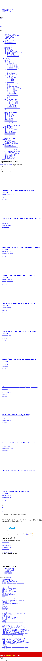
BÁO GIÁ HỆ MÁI (8, 150)
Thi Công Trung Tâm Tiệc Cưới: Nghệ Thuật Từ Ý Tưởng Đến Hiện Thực (14, 629)
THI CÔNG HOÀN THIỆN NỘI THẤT (11, 129)
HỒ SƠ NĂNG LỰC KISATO (10, 37)
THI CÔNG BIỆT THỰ (8, 117)
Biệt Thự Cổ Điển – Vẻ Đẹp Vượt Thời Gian (9, 581)
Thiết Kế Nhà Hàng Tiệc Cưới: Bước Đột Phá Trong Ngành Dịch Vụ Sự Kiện (15, 633)
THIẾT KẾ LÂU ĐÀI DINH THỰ (10, 43)
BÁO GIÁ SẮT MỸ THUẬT (9, 152)
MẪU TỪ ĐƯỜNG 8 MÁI (13, 103)
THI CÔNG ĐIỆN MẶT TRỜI (10, 136)
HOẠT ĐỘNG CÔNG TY (9, 39)
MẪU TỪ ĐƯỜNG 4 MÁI (13, 102)
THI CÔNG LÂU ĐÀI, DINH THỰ (11, 112)
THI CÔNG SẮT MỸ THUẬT (10, 133)
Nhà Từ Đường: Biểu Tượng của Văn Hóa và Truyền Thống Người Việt (14, 612)
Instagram (2, 26)
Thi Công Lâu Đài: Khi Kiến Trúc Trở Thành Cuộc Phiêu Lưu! (12, 622)
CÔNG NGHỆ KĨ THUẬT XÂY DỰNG (9, 591)
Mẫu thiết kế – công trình (6, 11)
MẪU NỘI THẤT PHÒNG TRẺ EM (13, 87)
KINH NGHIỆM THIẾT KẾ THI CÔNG (11, 143)
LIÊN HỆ (4, 605)
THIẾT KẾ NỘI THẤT (8, 49)
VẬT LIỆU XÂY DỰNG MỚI (10, 141)
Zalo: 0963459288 (5, 543)
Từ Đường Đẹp (5, 646)
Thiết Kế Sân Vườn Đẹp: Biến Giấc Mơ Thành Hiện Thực (12, 637)
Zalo (1, 18)
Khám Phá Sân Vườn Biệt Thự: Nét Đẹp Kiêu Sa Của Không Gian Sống (14, 600)
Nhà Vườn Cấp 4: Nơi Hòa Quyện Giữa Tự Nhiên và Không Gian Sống (14, 613)
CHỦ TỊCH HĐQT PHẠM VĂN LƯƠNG (9, 588)
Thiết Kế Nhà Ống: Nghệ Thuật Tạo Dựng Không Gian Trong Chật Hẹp (14, 635)
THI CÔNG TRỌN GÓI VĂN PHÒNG (13, 123)
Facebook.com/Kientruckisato (7, 547)
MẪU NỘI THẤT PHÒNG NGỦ (12, 86)
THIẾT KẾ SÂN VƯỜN (9, 50)
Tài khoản (4, 620)
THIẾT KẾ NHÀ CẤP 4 (9, 45)
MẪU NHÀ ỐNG (8, 75)
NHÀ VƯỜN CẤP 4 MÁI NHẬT (12, 66)
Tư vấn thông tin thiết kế (6, 648)
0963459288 (7, 542)
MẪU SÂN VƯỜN (8, 98)
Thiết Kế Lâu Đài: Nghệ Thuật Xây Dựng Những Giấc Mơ (12, 632)
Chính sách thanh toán (8, 572)
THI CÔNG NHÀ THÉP (9, 114)
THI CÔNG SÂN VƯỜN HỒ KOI (10, 130)
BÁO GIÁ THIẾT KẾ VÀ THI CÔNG (9, 580)
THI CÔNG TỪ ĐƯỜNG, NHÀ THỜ (11, 121)
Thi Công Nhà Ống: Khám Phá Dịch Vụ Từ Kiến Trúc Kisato (12, 624)
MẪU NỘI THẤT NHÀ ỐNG (12, 94)
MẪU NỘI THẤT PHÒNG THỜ (12, 89)
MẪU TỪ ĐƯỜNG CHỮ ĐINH (12, 106)
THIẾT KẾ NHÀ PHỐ (8, 48)
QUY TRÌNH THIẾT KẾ (9, 42)
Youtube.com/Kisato (5, 549)
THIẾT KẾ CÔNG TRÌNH (9, 53)
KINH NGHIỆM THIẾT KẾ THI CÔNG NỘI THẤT (11, 603)
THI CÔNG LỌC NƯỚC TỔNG (10, 138)
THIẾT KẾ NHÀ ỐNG (8, 47)
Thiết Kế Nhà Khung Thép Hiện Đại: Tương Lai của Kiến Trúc (12, 634)
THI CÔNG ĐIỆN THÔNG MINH (10, 137)
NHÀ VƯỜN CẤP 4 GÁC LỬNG (12, 67)
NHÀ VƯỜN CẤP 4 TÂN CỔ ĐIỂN (13, 68)
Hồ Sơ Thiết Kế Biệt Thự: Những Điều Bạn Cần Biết (11, 598)
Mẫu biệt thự (4, 606)
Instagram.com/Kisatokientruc (7, 550)
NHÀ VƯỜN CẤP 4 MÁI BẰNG (12, 64)
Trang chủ (4, 645)
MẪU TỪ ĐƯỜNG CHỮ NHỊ (12, 107)
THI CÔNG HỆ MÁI (8, 131)
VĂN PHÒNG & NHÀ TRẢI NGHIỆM (11, 40)
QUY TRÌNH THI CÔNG (9, 111)
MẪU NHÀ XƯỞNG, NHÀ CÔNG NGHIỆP (12, 108)
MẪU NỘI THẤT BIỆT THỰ (12, 90)
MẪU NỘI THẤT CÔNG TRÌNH (12, 95)
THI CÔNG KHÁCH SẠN (9, 115)
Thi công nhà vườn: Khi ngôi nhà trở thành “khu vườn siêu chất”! (13, 626)
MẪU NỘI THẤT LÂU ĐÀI (11, 97)
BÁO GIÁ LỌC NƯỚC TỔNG (10, 158)
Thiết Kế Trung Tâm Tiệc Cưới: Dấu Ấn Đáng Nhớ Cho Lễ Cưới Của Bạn (14, 640)
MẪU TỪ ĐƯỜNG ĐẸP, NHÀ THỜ (11, 99)
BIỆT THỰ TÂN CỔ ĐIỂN (11, 71)
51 (2, 509)
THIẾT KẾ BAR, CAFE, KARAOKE (13, 56)
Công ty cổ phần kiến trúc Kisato (7, 9)
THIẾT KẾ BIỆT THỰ (8, 46)
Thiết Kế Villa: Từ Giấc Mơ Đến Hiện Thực (9, 643)
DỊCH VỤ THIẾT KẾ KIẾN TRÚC (8, 594)
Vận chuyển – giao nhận (8, 573)
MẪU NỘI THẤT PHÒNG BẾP (12, 85)
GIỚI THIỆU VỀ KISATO (9, 33)
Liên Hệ (3, 604)
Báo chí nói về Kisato (5, 10)
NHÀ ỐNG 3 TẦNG (10, 80)
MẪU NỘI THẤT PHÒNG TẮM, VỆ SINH (14, 88)
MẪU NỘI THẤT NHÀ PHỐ (12, 93)
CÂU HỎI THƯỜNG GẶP (9, 140)
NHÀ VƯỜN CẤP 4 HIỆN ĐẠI (12, 69)
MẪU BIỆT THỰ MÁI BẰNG (12, 74)
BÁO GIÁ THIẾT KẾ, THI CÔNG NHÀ (11, 147)
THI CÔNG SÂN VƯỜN (9, 120)
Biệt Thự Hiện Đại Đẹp (6, 582)
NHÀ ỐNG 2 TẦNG (10, 79)
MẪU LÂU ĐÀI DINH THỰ (9, 59)
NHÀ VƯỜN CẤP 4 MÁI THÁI (12, 65)
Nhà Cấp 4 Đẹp (5, 608)
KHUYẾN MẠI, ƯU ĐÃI (9, 145)
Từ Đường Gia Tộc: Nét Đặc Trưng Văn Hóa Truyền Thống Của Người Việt (15, 647)
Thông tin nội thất (5, 644)
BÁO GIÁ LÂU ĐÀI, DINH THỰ (10, 146)
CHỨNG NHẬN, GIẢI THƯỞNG (10, 34)
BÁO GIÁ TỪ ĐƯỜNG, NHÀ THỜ (11, 149)
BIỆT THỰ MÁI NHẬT (11, 73)
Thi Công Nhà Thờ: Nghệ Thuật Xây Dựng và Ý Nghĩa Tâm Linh (13, 625)
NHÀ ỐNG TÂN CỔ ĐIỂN (11, 77)
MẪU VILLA (7, 60)
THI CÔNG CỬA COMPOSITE (10, 134)
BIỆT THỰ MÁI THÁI (10, 72)
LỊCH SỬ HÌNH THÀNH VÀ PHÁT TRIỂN (12, 35)
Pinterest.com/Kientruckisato (7, 552)
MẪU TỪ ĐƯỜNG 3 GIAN (11, 100)
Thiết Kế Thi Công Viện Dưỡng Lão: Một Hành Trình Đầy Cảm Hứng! (14, 638)
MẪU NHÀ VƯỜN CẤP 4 (9, 63)
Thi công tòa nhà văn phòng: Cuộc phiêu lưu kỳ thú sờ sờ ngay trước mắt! (14, 627)
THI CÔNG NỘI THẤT (9, 119)
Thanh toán (4, 621)
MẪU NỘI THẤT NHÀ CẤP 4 (12, 92)
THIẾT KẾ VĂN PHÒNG (11, 54)
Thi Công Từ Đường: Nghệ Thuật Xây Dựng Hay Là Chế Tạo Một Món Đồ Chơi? (16, 630)
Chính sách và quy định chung (9, 570)
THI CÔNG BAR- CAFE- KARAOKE (13, 125)
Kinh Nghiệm (4, 602)
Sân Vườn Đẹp (4, 619)
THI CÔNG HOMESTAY (9, 126)
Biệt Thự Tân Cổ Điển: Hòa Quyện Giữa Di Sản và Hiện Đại (12, 585)
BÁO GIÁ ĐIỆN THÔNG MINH (10, 157)
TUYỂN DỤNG (7, 38)
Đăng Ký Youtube (5, 595)
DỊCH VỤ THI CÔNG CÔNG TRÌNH (9, 593)
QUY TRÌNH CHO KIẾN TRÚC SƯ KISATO (10, 617)
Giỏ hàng (3, 596)
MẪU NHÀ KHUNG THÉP (9, 62)
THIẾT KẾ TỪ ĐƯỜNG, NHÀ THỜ (11, 51)
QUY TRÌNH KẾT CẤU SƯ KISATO (8, 618)
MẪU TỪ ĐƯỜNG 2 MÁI (13, 101)
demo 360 (4, 592)
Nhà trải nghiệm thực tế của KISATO (8, 611)
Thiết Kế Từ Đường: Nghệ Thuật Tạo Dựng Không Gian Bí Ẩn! (13, 641)
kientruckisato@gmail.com (6, 545)
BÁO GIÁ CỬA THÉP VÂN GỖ (10, 154)
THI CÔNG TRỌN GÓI (6, 628)
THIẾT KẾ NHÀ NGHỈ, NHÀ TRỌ (13, 55)
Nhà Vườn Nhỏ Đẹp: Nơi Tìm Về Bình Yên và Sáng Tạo (11, 614)
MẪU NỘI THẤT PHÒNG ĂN (12, 84)
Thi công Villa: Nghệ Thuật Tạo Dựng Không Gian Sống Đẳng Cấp (13, 631)
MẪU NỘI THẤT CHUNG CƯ (12, 91)
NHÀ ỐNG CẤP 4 (10, 78)
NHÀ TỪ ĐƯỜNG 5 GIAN (11, 104)
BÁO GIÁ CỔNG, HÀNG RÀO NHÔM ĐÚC (12, 151)
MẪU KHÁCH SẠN (8, 61)
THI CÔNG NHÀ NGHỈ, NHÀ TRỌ (13, 124)
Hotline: (3, 542)
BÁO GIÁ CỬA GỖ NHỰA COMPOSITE (12, 153)
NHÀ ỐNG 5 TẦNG (10, 82)
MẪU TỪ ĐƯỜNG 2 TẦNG (11, 105)
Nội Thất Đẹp (4, 615)
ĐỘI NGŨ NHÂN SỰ (8, 36)
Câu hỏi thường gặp (8, 575)
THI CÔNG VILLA (8, 113)
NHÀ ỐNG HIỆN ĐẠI (10, 76)
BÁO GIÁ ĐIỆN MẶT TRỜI (9, 156)
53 (2, 511)
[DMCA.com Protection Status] (12, 528)
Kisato (1, 21)
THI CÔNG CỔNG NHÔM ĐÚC (10, 132)
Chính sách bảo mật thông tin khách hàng (9, 587)
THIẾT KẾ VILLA (8, 44)
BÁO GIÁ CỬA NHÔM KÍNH (10, 155)
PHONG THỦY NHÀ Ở (6, 616)
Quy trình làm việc (8, 571)
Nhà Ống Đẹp (4, 609)
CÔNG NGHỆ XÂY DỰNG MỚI (10, 142)
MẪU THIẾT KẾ (5, 607)
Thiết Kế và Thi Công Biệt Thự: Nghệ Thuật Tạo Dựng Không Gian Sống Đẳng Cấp (16, 642)
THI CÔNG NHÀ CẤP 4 (9, 116)
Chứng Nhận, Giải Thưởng (6, 590)
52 (2, 510)
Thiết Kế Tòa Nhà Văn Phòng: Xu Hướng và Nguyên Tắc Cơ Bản (13, 639)
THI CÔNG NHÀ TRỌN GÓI (10, 128)
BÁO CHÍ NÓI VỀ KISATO (9, 32)
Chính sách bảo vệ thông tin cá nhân (10, 569)
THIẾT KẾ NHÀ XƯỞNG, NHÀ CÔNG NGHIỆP (13, 52)
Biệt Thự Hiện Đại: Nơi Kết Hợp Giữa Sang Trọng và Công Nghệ (13, 583)
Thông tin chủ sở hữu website (9, 568)
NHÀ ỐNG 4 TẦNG (10, 81)
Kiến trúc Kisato (9, 577)
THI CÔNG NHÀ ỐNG (9, 118)
